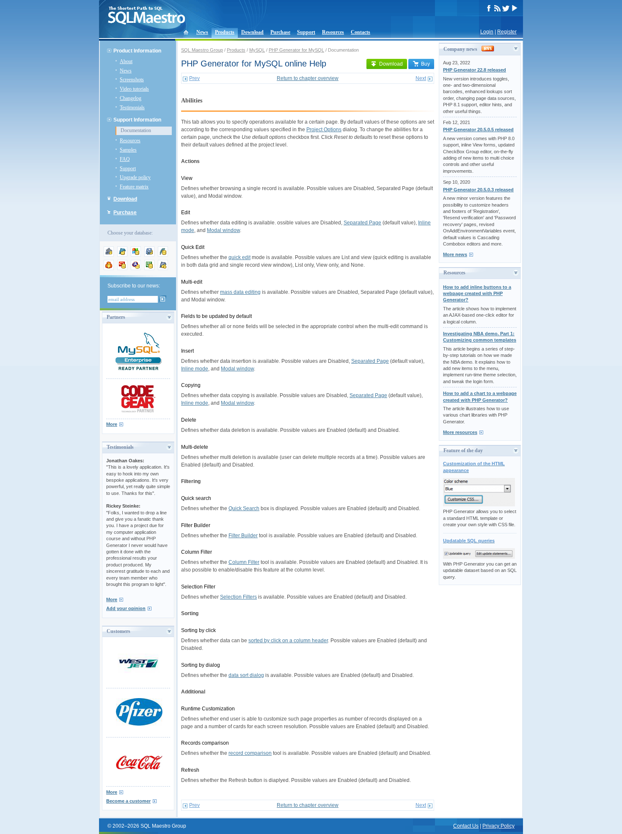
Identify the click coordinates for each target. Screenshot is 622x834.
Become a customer (128, 801)
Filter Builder (243, 536)
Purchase (280, 32)
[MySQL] (122, 255)
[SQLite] (163, 255)
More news (455, 254)
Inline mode (194, 369)
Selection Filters (238, 597)
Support (306, 32)
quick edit (239, 257)
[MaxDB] (163, 268)
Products (224, 32)
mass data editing (240, 292)
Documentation (136, 130)
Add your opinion (126, 608)
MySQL (257, 49)
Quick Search (243, 508)
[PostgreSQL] (149, 255)
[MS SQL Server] (136, 255)
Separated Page (362, 223)
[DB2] (149, 268)
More (111, 424)
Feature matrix (134, 187)
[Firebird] (109, 268)
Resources (333, 32)
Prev (194, 78)
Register (507, 32)
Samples (128, 150)
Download (252, 32)
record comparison (250, 753)
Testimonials (132, 107)
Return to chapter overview (308, 78)
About (126, 61)
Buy (425, 64)
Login (486, 32)
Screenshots (132, 80)
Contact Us (466, 826)
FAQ (125, 159)
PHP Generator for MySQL (296, 49)
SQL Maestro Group (202, 49)
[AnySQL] (109, 255)
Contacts (360, 32)
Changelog (130, 98)
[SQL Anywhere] (136, 268)
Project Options (323, 130)
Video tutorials (134, 89)
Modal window (223, 230)
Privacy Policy (498, 826)
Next (421, 78)
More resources (460, 432)
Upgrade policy (135, 177)
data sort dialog (246, 675)
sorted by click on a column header (288, 640)
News (202, 32)
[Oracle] (122, 268)
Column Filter (243, 562)
